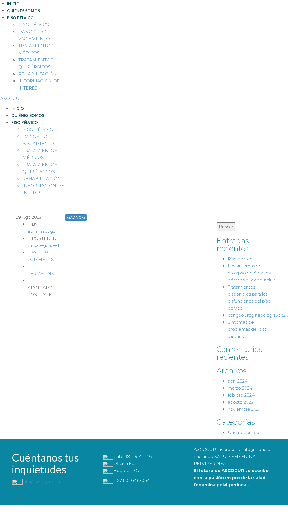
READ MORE (76, 217)
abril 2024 (238, 381)
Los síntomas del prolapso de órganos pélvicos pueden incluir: (252, 273)
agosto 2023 (240, 402)
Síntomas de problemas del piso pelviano (247, 329)
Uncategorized (43, 245)
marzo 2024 (240, 388)
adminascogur (42, 231)
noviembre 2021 (244, 409)
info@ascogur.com (42, 481)
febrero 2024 (241, 395)
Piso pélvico (240, 258)
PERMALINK (40, 273)
